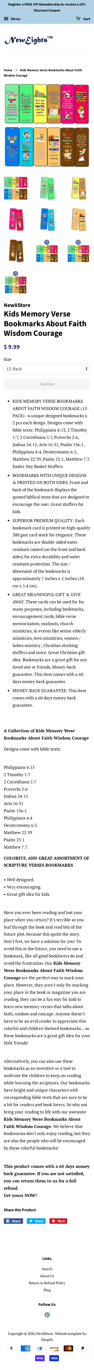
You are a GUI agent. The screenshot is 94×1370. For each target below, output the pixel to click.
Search (47, 1268)
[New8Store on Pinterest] (47, 1315)
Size (8, 359)
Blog (47, 1289)
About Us (47, 1275)
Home (8, 70)
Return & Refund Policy (47, 1282)
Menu (15, 18)
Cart (86, 19)
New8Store (44, 1333)
